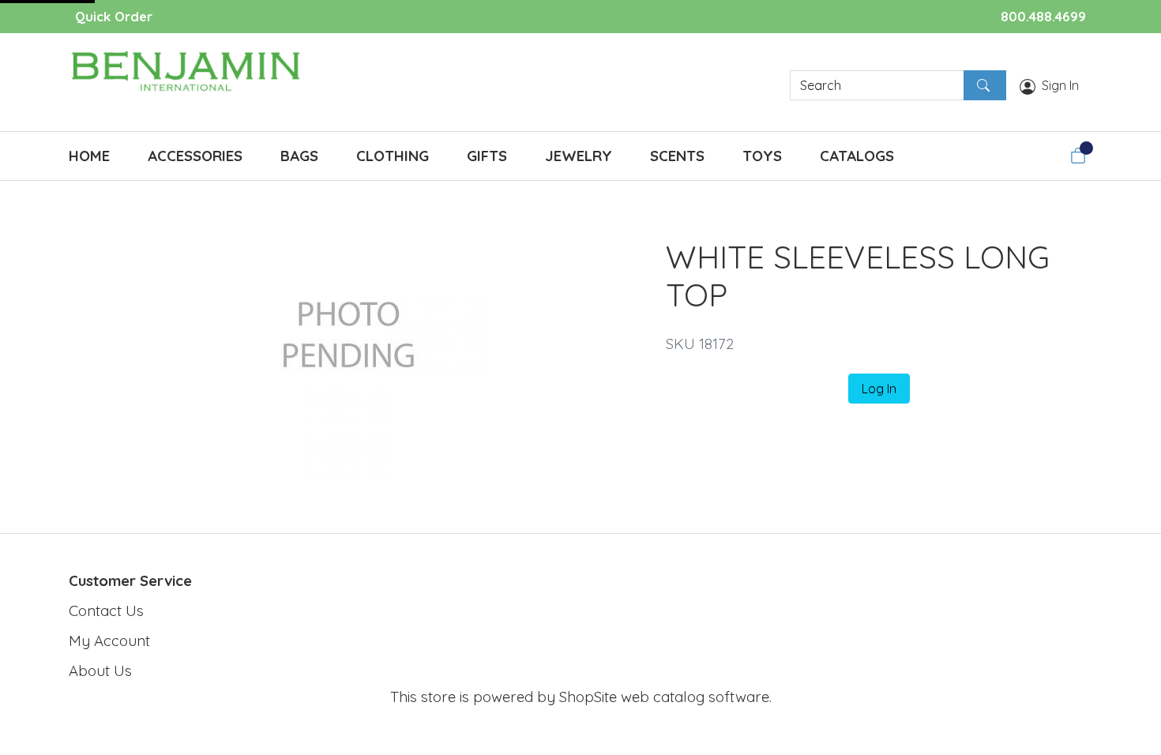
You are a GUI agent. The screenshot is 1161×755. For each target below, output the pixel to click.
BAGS (299, 155)
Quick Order (113, 16)
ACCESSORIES (195, 155)
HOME (89, 155)
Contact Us (106, 610)
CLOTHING (392, 155)
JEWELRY (578, 155)
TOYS (762, 155)
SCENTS (677, 155)
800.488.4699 (1043, 16)
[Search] (985, 85)
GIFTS (487, 155)
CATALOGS (857, 155)
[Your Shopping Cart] (1078, 155)
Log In (879, 388)
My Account (109, 640)
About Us (100, 670)
